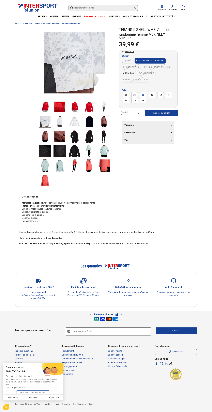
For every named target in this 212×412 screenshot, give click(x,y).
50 (143, 100)
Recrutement (68, 351)
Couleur (125, 56)
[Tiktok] (171, 363)
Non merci (13, 397)
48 (134, 100)
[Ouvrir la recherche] (71, 8)
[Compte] (173, 6)
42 (160, 95)
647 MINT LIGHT (146, 73)
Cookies (92, 404)
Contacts (66, 404)
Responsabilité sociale (72, 362)
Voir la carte (177, 352)
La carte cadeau (115, 355)
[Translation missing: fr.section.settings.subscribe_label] (69, 331)
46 (126, 100)
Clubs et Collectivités (117, 366)
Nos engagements (70, 366)
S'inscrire (176, 330)
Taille (124, 90)
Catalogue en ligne (116, 359)
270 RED (127, 60)
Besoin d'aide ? (23, 346)
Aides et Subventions (117, 362)
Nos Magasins (162, 346)
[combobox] (101, 8)
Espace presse (68, 370)
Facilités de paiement (24, 355)
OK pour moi (53, 397)
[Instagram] (161, 363)
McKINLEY (129, 51)
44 (169, 95)
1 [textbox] (121, 114)
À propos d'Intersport (73, 346)
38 (143, 95)
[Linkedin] (166, 363)
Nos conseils (67, 374)
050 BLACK (128, 73)
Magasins (162, 9)
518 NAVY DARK (131, 67)
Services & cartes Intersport (124, 346)
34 (126, 95)
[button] (6, 407)
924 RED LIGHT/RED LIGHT (135, 80)
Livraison (19, 359)
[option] (74, 64)
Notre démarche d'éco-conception (77, 359)
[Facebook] (156, 363)
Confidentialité (79, 404)
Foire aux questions (24, 351)
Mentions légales (52, 404)
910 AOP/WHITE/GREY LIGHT (150, 60)
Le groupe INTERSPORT (72, 355)
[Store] (162, 6)
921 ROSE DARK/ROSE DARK (157, 67)
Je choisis (33, 397)
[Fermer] (135, 8)
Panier (183, 9)
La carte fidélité (115, 351)
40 (152, 95)
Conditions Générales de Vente (28, 404)
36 (134, 95)
